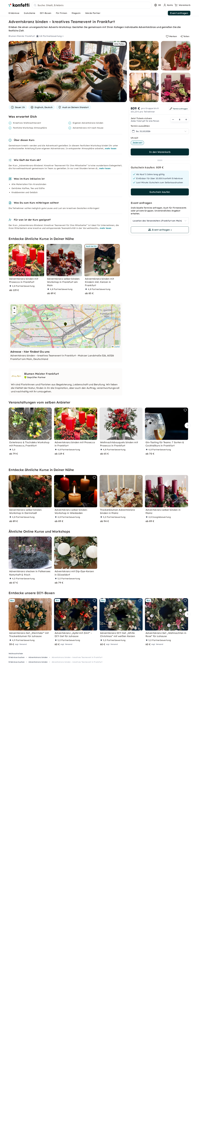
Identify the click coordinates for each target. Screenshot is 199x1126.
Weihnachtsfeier (16, 653)
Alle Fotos (119, 44)
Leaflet (116, 346)
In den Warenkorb (159, 151)
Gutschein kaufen (159, 191)
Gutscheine (29, 13)
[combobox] (92, 5)
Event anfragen (179, 13)
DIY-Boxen (45, 13)
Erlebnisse (14, 13)
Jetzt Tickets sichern (141, 118)
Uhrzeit (134, 138)
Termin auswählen (140, 126)
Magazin (76, 13)
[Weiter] (118, 261)
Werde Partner (92, 13)
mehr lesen (110, 148)
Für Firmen (61, 13)
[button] (65, 324)
